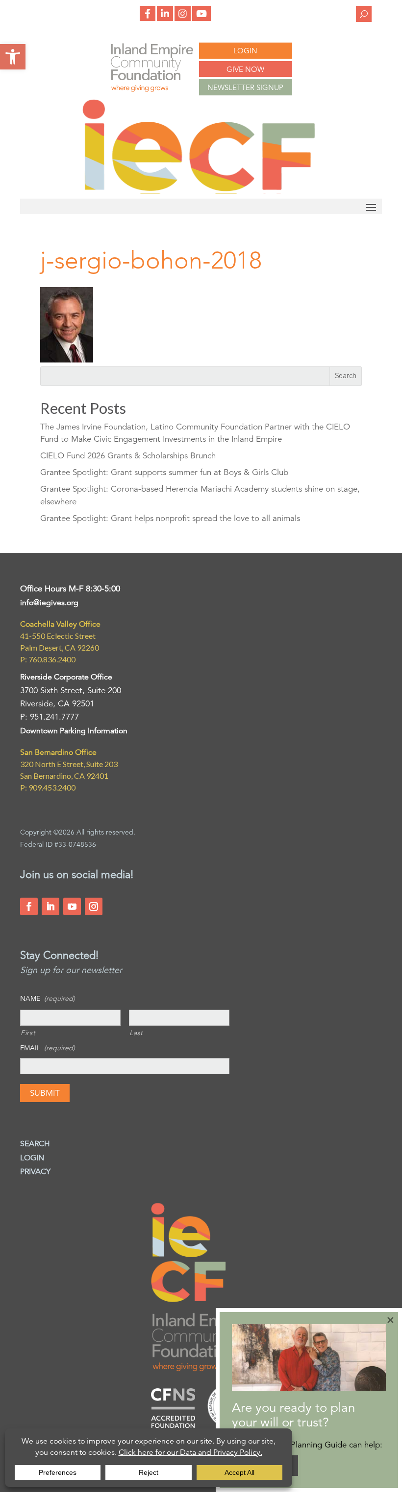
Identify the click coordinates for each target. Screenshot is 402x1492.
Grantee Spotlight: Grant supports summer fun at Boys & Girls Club (164, 472)
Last (136, 1032)
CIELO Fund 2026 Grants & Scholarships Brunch (128, 456)
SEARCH (35, 1144)
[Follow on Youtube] (72, 906)
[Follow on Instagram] (93, 906)
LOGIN (245, 50)
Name (47, 998)
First (28, 1032)
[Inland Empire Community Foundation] (198, 191)
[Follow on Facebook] (29, 906)
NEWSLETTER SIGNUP (245, 87)
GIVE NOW (245, 69)
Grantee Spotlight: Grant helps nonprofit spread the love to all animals (170, 518)
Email (47, 1047)
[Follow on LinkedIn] (50, 906)
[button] (12, 56)
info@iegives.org (49, 603)
